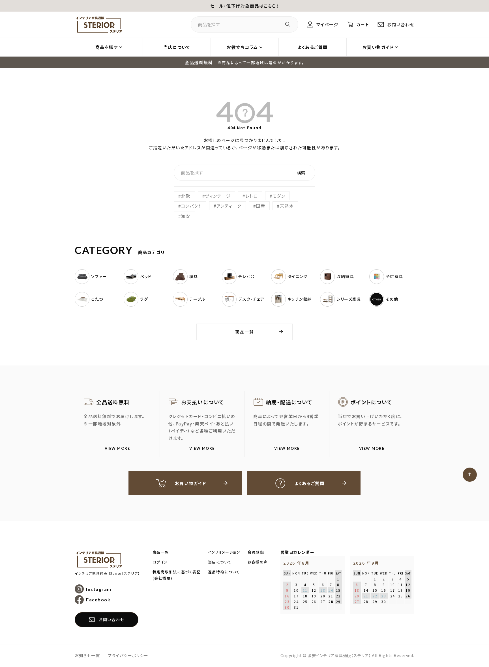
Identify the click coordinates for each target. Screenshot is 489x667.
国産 (260, 206)
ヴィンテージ (218, 196)
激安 (185, 216)
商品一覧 (244, 332)
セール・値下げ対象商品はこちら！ (244, 6)
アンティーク (228, 206)
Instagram (98, 589)
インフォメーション (224, 552)
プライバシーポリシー (128, 655)
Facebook (98, 599)
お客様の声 (258, 562)
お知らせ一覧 (87, 655)
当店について (176, 47)
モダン (279, 196)
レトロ (251, 196)
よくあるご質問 (312, 47)
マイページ (327, 24)
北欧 (185, 196)
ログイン (160, 562)
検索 (301, 173)
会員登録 (256, 552)
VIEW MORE (117, 448)
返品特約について (224, 572)
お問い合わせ (400, 24)
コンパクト (191, 206)
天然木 (287, 206)
